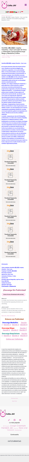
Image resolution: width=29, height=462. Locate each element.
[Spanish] (7, 12)
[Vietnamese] (13, 12)
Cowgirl (13, 426)
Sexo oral (23, 428)
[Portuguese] (14, 12)
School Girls (16, 428)
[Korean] (20, 12)
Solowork (10, 430)
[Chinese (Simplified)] (11, 12)
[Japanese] (18, 12)
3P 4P (4, 426)
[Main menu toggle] (26, 5)
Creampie (21, 426)
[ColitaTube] (20, 420)
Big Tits (7, 426)
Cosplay (3, 55)
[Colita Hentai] (9, 420)
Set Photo (18, 55)
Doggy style (9, 55)
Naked (13, 55)
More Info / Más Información (8, 315)
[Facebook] (14, 420)
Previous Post (14, 398)
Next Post (14, 401)
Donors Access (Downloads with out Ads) (13, 294)
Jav (11, 428)
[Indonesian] (22, 12)
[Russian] (16, 12)
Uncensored (24, 55)
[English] (9, 12)
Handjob (5, 428)
